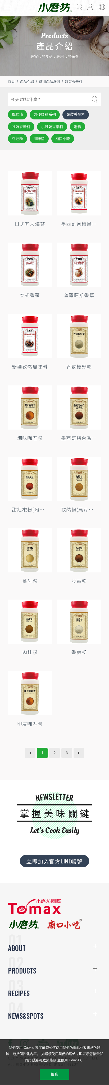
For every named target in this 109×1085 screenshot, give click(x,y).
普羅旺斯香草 (79, 295)
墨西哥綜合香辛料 (79, 437)
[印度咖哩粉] (30, 693)
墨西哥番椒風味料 (79, 223)
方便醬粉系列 (45, 114)
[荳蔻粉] (79, 550)
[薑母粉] (30, 550)
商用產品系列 (49, 82)
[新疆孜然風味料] (30, 336)
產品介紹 (27, 82)
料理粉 (17, 138)
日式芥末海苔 (30, 223)
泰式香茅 (30, 295)
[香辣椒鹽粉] (79, 336)
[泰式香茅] (30, 265)
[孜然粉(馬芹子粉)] (79, 479)
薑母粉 (30, 580)
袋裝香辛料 (21, 126)
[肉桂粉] (30, 622)
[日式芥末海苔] (30, 193)
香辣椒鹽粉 (79, 366)
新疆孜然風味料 (30, 366)
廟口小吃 (62, 138)
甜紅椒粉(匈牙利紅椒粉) (30, 509)
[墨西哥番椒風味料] (79, 193)
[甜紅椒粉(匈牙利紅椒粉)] (30, 479)
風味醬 (39, 138)
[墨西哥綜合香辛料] (79, 407)
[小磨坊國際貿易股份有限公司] (34, 913)
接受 (54, 1074)
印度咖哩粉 (30, 723)
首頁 (11, 82)
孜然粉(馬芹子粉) (79, 509)
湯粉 (77, 126)
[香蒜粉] (79, 622)
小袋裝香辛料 (52, 126)
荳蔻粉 (79, 580)
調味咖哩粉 (30, 437)
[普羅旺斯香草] (79, 265)
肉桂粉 (30, 651)
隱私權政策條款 (44, 1060)
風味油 (17, 114)
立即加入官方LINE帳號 (54, 861)
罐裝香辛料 (73, 82)
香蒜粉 (79, 651)
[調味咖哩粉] (30, 407)
